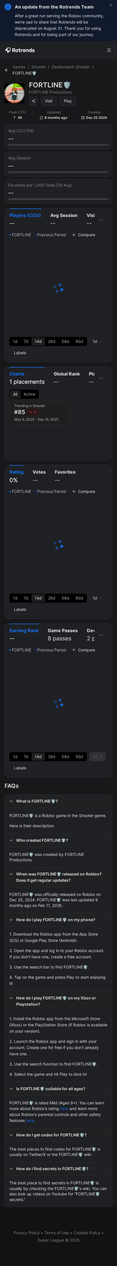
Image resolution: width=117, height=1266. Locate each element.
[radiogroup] (48, 341)
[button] (58, 801)
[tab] (25, 220)
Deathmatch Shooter (71, 66)
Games (18, 66)
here (64, 1108)
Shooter (38, 66)
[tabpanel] (58, 294)
